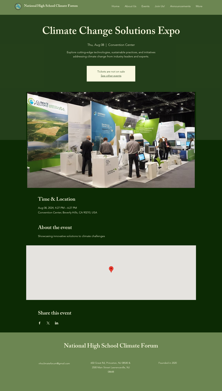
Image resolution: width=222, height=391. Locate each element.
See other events (111, 75)
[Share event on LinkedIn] (56, 323)
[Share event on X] (48, 323)
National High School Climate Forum (51, 6)
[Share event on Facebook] (39, 323)
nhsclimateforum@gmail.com (54, 363)
